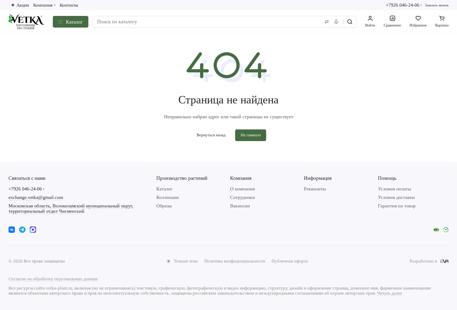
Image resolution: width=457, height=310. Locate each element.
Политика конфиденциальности (234, 261)
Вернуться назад (211, 135)
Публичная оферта (289, 261)
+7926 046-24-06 (402, 5)
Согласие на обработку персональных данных (53, 278)
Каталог (164, 188)
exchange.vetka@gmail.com (35, 197)
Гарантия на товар (397, 205)
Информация (318, 178)
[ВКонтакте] (11, 229)
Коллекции (167, 197)
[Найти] (349, 21)
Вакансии (240, 205)
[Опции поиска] (325, 21)
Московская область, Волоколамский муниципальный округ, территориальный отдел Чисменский (70, 208)
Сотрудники (242, 197)
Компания (241, 178)
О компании (242, 188)
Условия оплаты (394, 188)
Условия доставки (396, 197)
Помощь (387, 178)
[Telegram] (22, 229)
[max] (33, 229)
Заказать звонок (437, 5)
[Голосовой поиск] (337, 21)
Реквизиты (315, 188)
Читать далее (389, 293)
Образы (164, 205)
